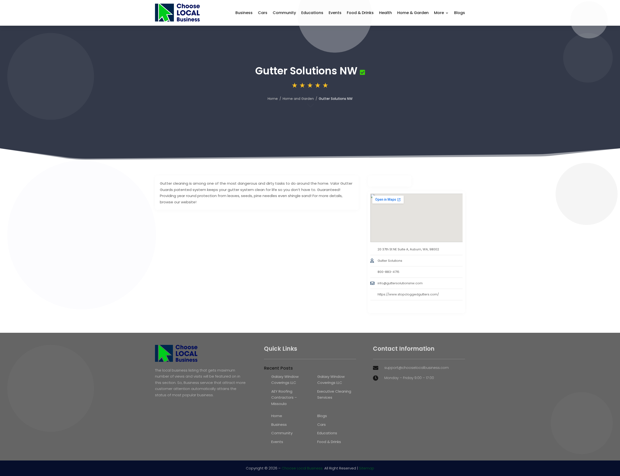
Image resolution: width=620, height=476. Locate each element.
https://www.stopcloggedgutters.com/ (408, 294)
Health (385, 13)
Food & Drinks (360, 13)
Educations (312, 13)
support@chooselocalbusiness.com (416, 367)
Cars (262, 13)
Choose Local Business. (302, 468)
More (439, 13)
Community (284, 13)
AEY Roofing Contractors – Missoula (284, 397)
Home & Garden (413, 13)
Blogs (459, 13)
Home (273, 98)
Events (335, 13)
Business (244, 13)
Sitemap (366, 468)
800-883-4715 (388, 272)
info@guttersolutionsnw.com (400, 283)
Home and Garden (298, 98)
